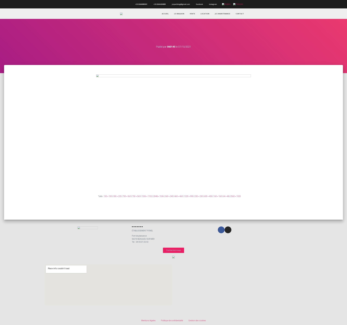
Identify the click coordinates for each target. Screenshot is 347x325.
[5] (173, 132)
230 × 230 (199, 196)
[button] (173, 250)
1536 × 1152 (147, 196)
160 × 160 (217, 196)
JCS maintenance (222, 14)
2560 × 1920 (235, 196)
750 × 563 (127, 196)
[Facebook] (221, 229)
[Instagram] (228, 229)
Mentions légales (148, 320)
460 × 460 (178, 196)
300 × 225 (117, 196)
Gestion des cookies (197, 320)
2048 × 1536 (158, 196)
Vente (192, 14)
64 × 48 (226, 196)
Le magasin (179, 14)
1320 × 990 (188, 196)
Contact (240, 14)
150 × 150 (108, 196)
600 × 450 (208, 196)
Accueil (165, 14)
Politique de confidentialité (172, 320)
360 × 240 (169, 196)
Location (205, 14)
